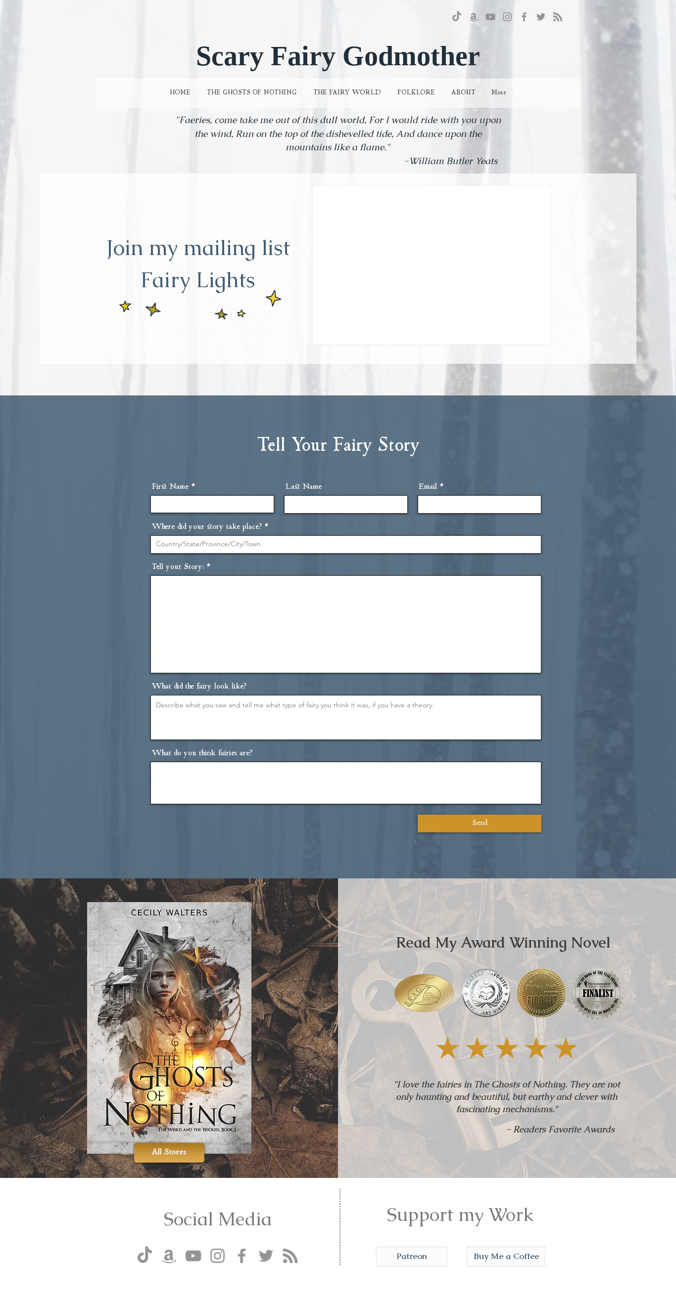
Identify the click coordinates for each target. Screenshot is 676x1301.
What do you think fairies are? (201, 753)
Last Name (303, 487)
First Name (170, 487)
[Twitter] (541, 17)
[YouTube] (490, 17)
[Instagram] (507, 17)
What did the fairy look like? (198, 687)
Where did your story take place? (206, 527)
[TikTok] (457, 17)
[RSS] (558, 17)
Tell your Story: (177, 567)
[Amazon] (474, 17)
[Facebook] (524, 17)
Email (428, 487)
